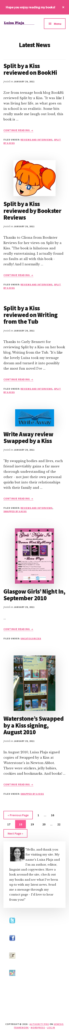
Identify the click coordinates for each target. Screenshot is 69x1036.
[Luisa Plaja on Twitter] (12, 927)
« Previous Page (18, 816)
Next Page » (15, 834)
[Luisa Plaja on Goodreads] (12, 962)
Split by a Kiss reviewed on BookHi (30, 69)
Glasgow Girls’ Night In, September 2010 (34, 595)
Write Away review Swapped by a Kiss (28, 437)
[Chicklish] (12, 979)
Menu (57, 24)
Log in (51, 1027)
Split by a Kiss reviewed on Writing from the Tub (30, 314)
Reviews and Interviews (36, 139)
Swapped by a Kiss (15, 511)
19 (33, 824)
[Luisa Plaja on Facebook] (12, 944)
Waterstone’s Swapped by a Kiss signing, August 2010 (33, 725)
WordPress (38, 1027)
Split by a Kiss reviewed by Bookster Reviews (32, 210)
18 (22, 824)
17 (10, 824)
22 (60, 824)
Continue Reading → (18, 130)
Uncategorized (31, 638)
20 (45, 824)
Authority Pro (39, 1024)
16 (54, 815)
